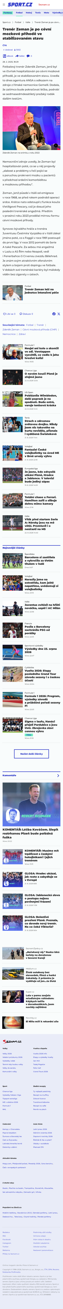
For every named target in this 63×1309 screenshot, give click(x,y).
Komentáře (9, 775)
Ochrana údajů (39, 1236)
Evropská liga (31, 469)
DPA (50, 1269)
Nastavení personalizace (43, 1250)
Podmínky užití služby (42, 1232)
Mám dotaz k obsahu (42, 1239)
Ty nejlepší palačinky (42, 1091)
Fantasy (8, 12)
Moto (46, 12)
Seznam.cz (44, 4)
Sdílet (22, 56)
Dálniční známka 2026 (42, 1133)
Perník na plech (39, 1109)
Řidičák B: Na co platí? (42, 1140)
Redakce (6, 1232)
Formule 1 (29, 345)
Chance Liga (31, 371)
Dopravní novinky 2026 (42, 1136)
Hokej (29, 12)
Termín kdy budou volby (13, 1064)
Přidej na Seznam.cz (11, 1254)
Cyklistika (29, 668)
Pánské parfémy (44, 1217)
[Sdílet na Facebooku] (54, 314)
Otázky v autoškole (41, 1144)
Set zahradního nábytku (12, 1192)
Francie (28, 624)
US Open (29, 392)
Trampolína (29, 1188)
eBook (10, 56)
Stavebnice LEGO (24, 1213)
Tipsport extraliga (10, 1099)
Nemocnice (9, 334)
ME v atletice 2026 (10, 1102)
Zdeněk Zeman (11, 329)
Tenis (38, 12)
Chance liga (7, 1091)
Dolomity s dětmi (10, 1147)
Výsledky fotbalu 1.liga (12, 1095)
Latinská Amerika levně (12, 1144)
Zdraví (22, 334)
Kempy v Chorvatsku (11, 1129)
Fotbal (19, 12)
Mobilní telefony (9, 1213)
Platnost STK (38, 1147)
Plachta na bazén (16, 1188)
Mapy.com (7, 1164)
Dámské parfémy (40, 1213)
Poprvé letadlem (9, 1133)
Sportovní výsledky (34, 646)
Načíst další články (31, 753)
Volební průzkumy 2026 (12, 1057)
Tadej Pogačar (39, 1064)
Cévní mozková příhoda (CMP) (40, 329)
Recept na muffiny (41, 1095)
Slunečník (39, 1188)
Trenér (40, 325)
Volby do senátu (9, 1068)
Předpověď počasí (19, 1164)
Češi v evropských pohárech (14, 1167)
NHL (4, 1109)
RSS (4, 1236)
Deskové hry (8, 1217)
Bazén (5, 1188)
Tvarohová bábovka (41, 1102)
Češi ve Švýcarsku (10, 1140)
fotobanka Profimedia (11, 1272)
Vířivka (38, 1192)
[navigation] (3, 4)
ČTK (5, 45)
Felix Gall (37, 1068)
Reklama (6, 1250)
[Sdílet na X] (58, 314)
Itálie (27, 516)
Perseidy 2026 (34, 1164)
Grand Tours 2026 (40, 1072)
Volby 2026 (7, 1054)
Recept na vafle (39, 1106)
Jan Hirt (36, 1061)
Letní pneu (52, 1213)
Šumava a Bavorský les (12, 1136)
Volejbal (28, 446)
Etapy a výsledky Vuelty (43, 1057)
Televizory (18, 1217)
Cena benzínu (47, 1164)
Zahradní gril (29, 1192)
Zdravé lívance (39, 1099)
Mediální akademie (41, 1243)
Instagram (7, 1243)
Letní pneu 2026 (40, 1129)
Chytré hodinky (30, 1217)
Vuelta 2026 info (40, 1054)
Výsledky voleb (9, 1061)
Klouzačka (48, 1188)
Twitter (5, 1247)
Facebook (6, 1239)
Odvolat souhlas (39, 1247)
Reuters (56, 1269)
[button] (31, 128)
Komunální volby (10, 1072)
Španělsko (30, 554)
